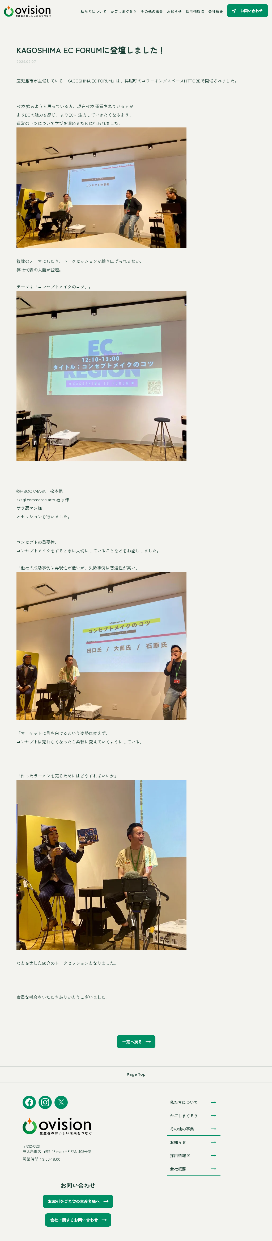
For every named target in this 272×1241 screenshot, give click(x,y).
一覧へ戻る (132, 1041)
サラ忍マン (27, 508)
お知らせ (174, 11)
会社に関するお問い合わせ (74, 1220)
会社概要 (215, 11)
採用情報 (193, 11)
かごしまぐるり (123, 11)
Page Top (136, 1074)
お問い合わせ (251, 10)
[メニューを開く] (66, 11)
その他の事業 (152, 11)
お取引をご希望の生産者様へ (74, 1201)
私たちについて (93, 11)
